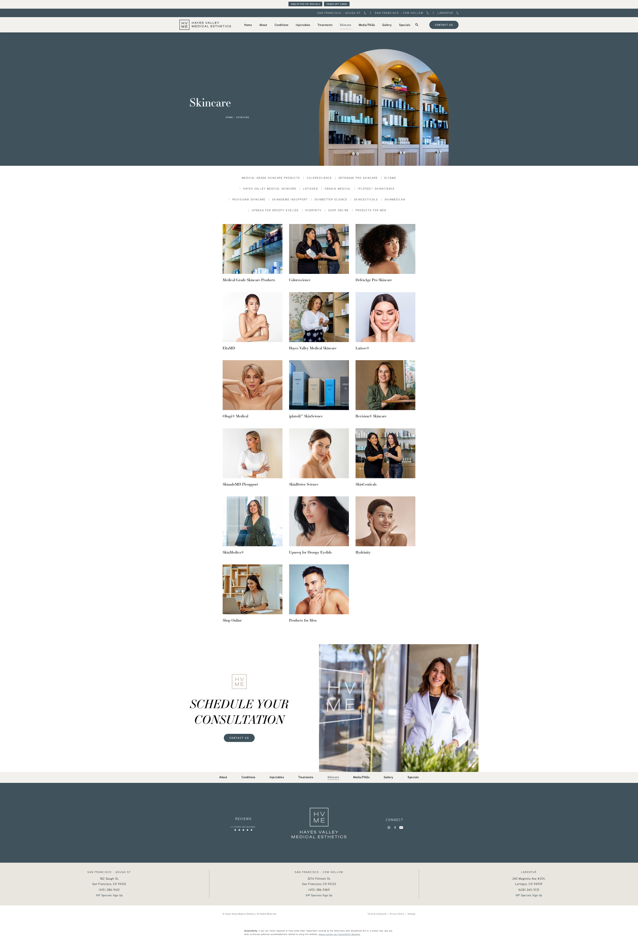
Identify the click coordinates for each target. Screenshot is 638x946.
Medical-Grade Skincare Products (271, 177)
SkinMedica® (395, 199)
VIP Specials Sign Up (109, 895)
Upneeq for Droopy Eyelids (275, 210)
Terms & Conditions (377, 914)
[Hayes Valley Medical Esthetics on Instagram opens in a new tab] (389, 827)
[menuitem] (248, 24)
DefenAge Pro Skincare (358, 177)
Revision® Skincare (249, 199)
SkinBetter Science (331, 199)
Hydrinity (313, 210)
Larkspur (445, 13)
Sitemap (411, 914)
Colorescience (319, 177)
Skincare (242, 117)
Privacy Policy (397, 914)
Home (229, 117)
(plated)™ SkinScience (376, 188)
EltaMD (390, 177)
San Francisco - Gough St (339, 13)
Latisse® (310, 188)
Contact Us (444, 24)
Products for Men (371, 210)
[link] (248, 24)
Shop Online (338, 210)
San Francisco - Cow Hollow (399, 13)
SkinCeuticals (366, 199)
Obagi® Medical (338, 188)
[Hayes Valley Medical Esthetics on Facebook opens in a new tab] (395, 827)
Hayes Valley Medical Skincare (269, 188)
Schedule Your (239, 711)
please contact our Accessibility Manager (339, 934)
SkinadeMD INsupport (290, 199)
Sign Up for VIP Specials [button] (305, 3)
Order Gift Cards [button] (336, 3)
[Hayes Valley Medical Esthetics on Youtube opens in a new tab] (401, 827)
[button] (416, 24)
